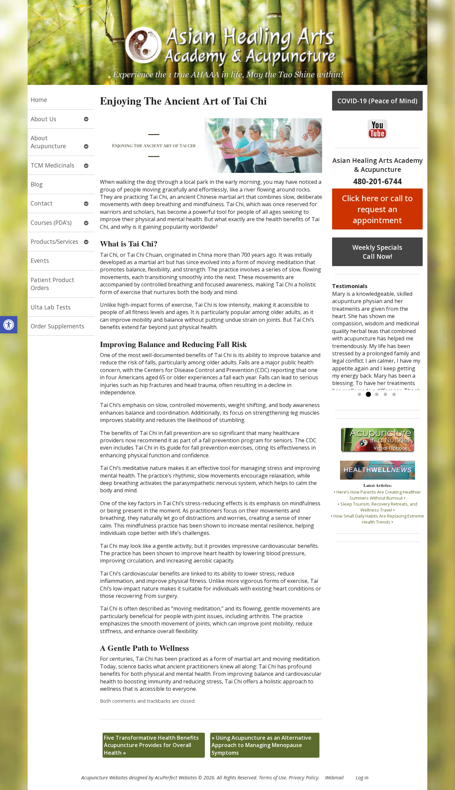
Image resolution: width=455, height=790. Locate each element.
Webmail (334, 777)
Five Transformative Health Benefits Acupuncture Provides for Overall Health (151, 745)
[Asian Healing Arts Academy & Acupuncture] (227, 42)
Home (39, 100)
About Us (43, 119)
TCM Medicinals (52, 165)
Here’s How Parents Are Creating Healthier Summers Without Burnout (378, 495)
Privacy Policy (303, 777)
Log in (362, 777)
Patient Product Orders (52, 284)
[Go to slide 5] (394, 394)
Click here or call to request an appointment (377, 209)
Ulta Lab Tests (51, 307)
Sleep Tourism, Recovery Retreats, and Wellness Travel (378, 507)
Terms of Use (272, 777)
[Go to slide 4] (385, 394)
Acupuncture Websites (104, 777)
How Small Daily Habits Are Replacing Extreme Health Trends (378, 519)
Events (40, 260)
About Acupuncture (48, 142)
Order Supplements (57, 326)
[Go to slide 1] (359, 394)
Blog (37, 184)
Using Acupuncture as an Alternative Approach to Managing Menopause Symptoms (261, 745)
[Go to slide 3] (376, 394)
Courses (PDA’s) (51, 222)
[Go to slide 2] (368, 394)
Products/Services (54, 241)
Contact (42, 203)
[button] (8, 324)
